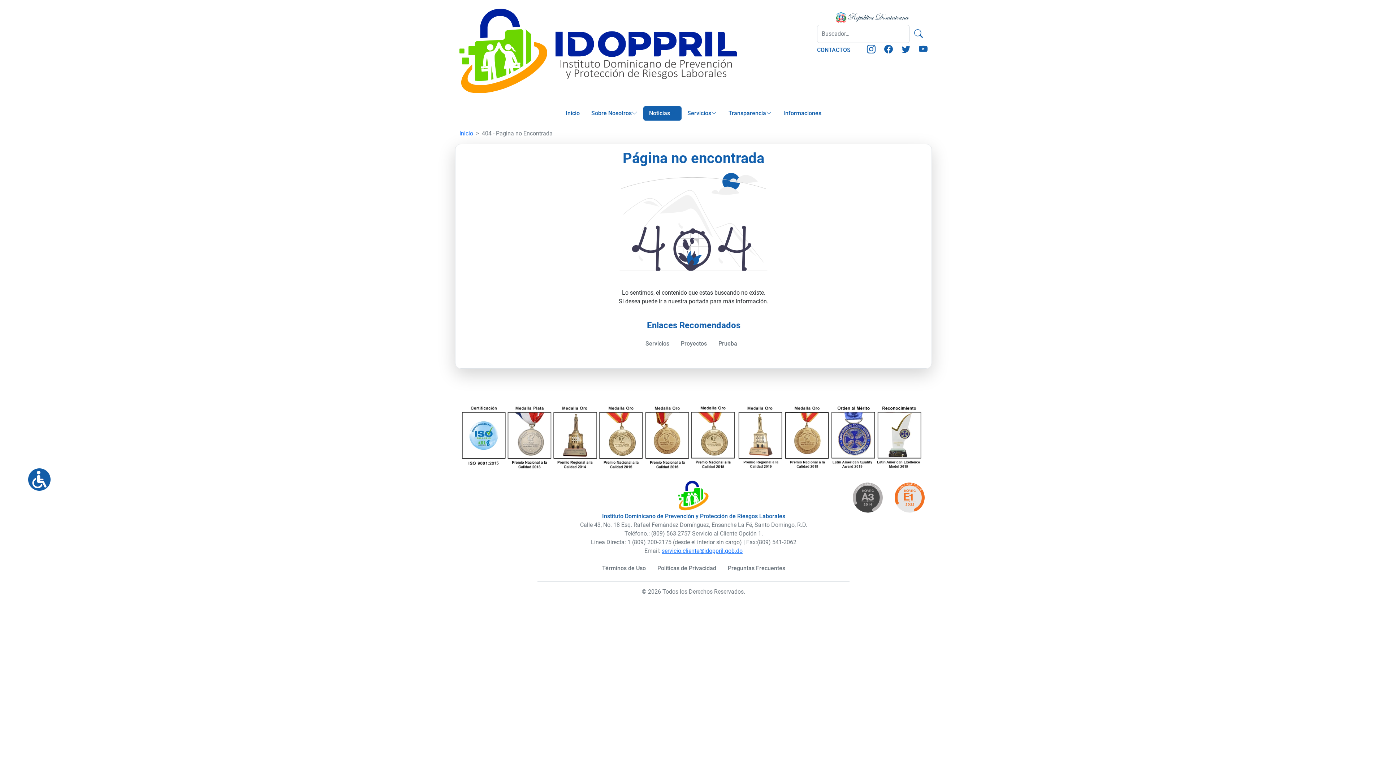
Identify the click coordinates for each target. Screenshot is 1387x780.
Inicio (573, 113)
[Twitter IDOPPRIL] (906, 50)
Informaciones (802, 113)
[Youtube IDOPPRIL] (923, 50)
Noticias (659, 113)
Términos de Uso (624, 568)
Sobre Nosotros (611, 113)
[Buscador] (918, 34)
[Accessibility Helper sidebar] (36, 476)
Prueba (727, 343)
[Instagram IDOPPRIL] (871, 50)
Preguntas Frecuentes (756, 568)
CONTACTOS (834, 50)
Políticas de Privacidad (686, 568)
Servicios (699, 113)
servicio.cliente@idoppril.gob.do (702, 550)
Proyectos (694, 343)
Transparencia (747, 113)
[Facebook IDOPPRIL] (888, 50)
